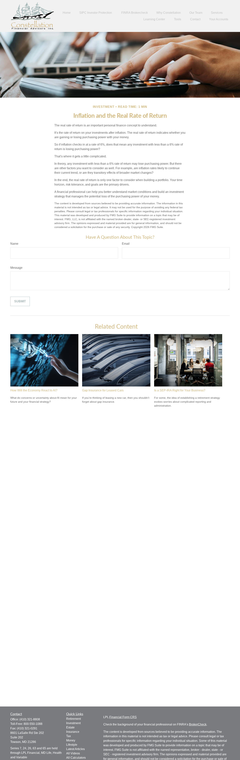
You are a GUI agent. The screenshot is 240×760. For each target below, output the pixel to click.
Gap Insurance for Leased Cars (103, 390)
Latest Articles (75, 749)
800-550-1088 (33, 723)
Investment (73, 723)
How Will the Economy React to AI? (33, 390)
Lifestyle (71, 744)
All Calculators (76, 757)
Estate (70, 727)
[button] (66, 12)
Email (126, 243)
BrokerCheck (197, 724)
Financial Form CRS (123, 717)
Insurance (72, 731)
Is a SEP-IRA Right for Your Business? (179, 390)
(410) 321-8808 (30, 719)
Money (70, 740)
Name (14, 243)
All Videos (73, 753)
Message (16, 267)
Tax (68, 736)
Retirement (73, 718)
